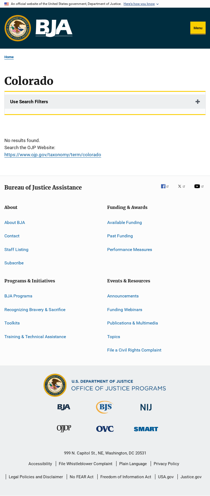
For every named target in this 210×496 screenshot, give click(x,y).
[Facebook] (167, 190)
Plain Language (133, 463)
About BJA (14, 222)
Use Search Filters (29, 101)
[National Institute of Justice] (146, 411)
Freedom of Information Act (125, 476)
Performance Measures (129, 249)
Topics (113, 336)
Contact (11, 235)
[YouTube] (200, 190)
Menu (198, 28)
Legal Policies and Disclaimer (36, 476)
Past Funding (120, 235)
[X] (183, 190)
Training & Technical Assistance (35, 336)
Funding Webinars (124, 309)
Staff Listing (16, 249)
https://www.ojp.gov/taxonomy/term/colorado (52, 154)
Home (9, 57)
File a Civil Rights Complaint (134, 350)
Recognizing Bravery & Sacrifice (34, 309)
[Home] (54, 28)
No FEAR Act (82, 476)
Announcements (123, 296)
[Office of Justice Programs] (17, 28)
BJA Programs (18, 296)
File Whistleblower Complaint (85, 463)
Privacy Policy (166, 463)
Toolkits (12, 323)
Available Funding (124, 222)
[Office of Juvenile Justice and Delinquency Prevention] (64, 433)
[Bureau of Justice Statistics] (105, 414)
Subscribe (14, 262)
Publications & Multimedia (132, 323)
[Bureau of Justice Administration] (63, 411)
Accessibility (40, 463)
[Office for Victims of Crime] (105, 433)
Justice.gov (191, 476)
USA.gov (166, 476)
